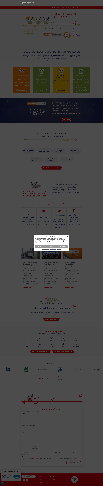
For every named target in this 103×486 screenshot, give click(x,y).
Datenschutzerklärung (45, 249)
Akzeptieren (40, 246)
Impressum (59, 249)
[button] (67, 236)
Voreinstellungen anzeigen (62, 246)
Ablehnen (51, 246)
